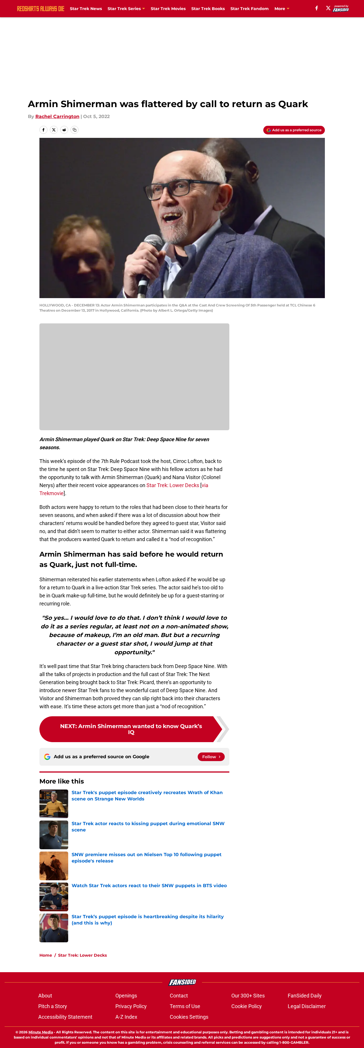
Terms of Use (185, 1006)
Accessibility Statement (65, 1017)
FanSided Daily (305, 996)
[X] (328, 8)
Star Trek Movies (168, 8)
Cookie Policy (246, 1006)
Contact (179, 996)
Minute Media (40, 1032)
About (45, 996)
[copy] (74, 130)
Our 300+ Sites (248, 996)
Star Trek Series (124, 8)
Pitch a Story (52, 1006)
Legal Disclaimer (307, 1006)
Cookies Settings (189, 1017)
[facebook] (316, 8)
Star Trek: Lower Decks (172, 485)
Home (45, 955)
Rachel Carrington (57, 116)
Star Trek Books (208, 8)
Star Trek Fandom (249, 8)
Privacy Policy (131, 1006)
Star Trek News (86, 8)
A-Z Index (126, 1017)
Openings (126, 996)
